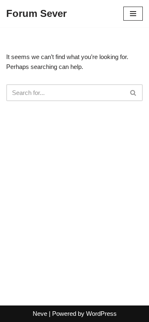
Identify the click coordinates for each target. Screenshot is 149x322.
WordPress (101, 313)
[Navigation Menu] (133, 14)
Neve (40, 313)
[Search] (133, 92)
